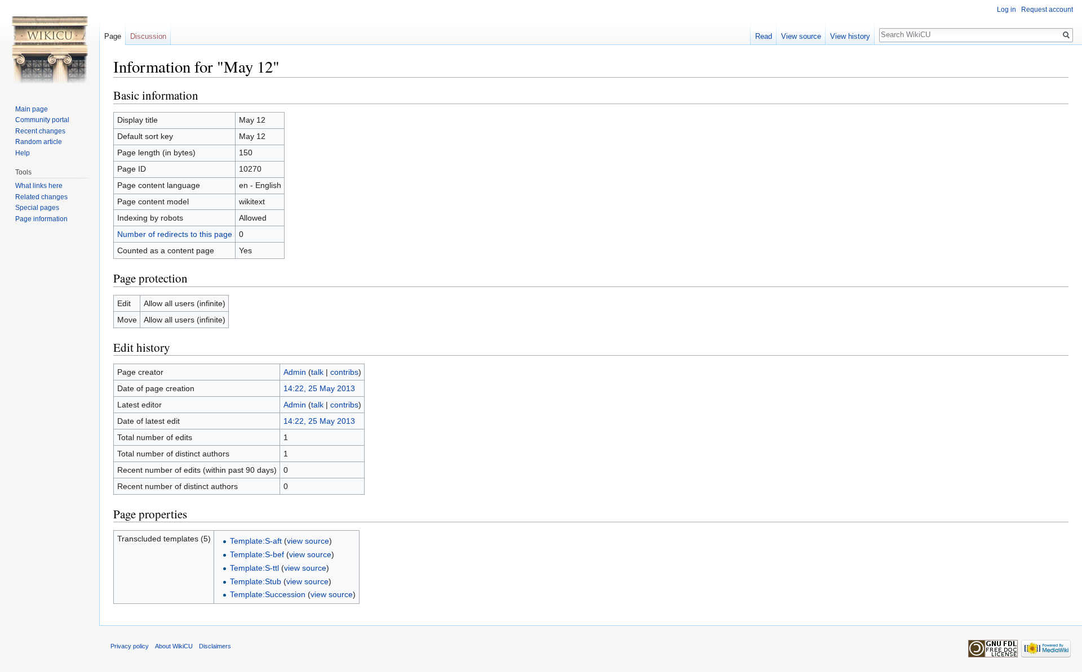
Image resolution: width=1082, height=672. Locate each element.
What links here (39, 186)
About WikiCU (174, 646)
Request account (1047, 10)
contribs (344, 372)
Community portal (42, 120)
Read (763, 36)
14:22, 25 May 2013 (319, 388)
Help (22, 153)
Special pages (37, 208)
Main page (31, 109)
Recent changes (40, 131)
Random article (38, 142)
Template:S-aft (256, 540)
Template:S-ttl (254, 567)
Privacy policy (129, 646)
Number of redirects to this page (174, 234)
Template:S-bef (257, 554)
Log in (1006, 10)
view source (308, 540)
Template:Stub (255, 581)
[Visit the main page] (50, 45)
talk (317, 372)
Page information (41, 219)
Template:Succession (267, 594)
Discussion (148, 36)
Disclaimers (215, 646)
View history (850, 36)
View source (801, 36)
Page (112, 36)
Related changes (41, 197)
